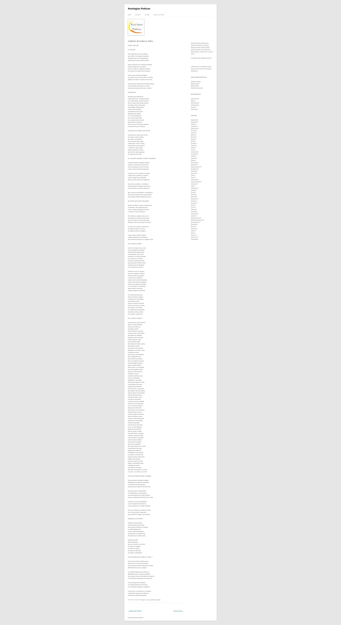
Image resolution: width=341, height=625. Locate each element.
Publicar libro (194, 109)
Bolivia (192, 139)
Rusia (192, 226)
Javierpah (157, 599)
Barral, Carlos (178, 611)
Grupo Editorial (206, 49)
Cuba (192, 156)
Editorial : (206, 45)
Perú (192, 207)
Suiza (192, 233)
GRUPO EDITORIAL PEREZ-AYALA (199, 43)
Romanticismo (195, 222)
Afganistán (194, 120)
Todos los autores (158, 15)
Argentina (193, 128)
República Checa (195, 218)
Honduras (193, 184)
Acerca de (138, 15)
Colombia (193, 152)
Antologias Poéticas (139, 8)
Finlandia (193, 171)
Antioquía (193, 126)
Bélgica (193, 135)
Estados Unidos (195, 167)
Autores (147, 15)
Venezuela (193, 239)
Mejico (192, 196)
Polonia (193, 209)
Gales (192, 175)
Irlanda (193, 190)
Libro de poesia (195, 105)
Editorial (193, 100)
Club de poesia (195, 98)
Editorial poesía (195, 51)
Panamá (193, 201)
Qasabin (193, 216)
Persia (192, 205)
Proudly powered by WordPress (135, 617)
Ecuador (193, 158)
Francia (193, 173)
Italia (192, 192)
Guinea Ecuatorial (195, 181)
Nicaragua (193, 198)
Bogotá (193, 137)
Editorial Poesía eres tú (197, 45)
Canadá (193, 145)
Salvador (193, 228)
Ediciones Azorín (195, 83)
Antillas (193, 124)
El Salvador (194, 162)
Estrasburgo (194, 169)
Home (129, 15)
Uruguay (193, 237)
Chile (192, 147)
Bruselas (193, 143)
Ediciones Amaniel (195, 47)
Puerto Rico (194, 213)
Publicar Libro (203, 51)
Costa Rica (193, 154)
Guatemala (194, 179)
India (192, 186)
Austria (193, 132)
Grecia (192, 177)
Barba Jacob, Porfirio (135, 611)
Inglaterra (193, 188)
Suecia (192, 230)
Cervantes (208, 68)
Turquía (193, 235)
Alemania (193, 122)
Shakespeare (194, 71)
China (192, 149)
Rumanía (193, 224)
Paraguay (193, 203)
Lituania (193, 194)
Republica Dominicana (197, 220)
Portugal (193, 211)
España (143, 599)
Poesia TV (193, 107)
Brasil (192, 141)
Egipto (192, 160)
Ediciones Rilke (195, 86)
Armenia (193, 130)
